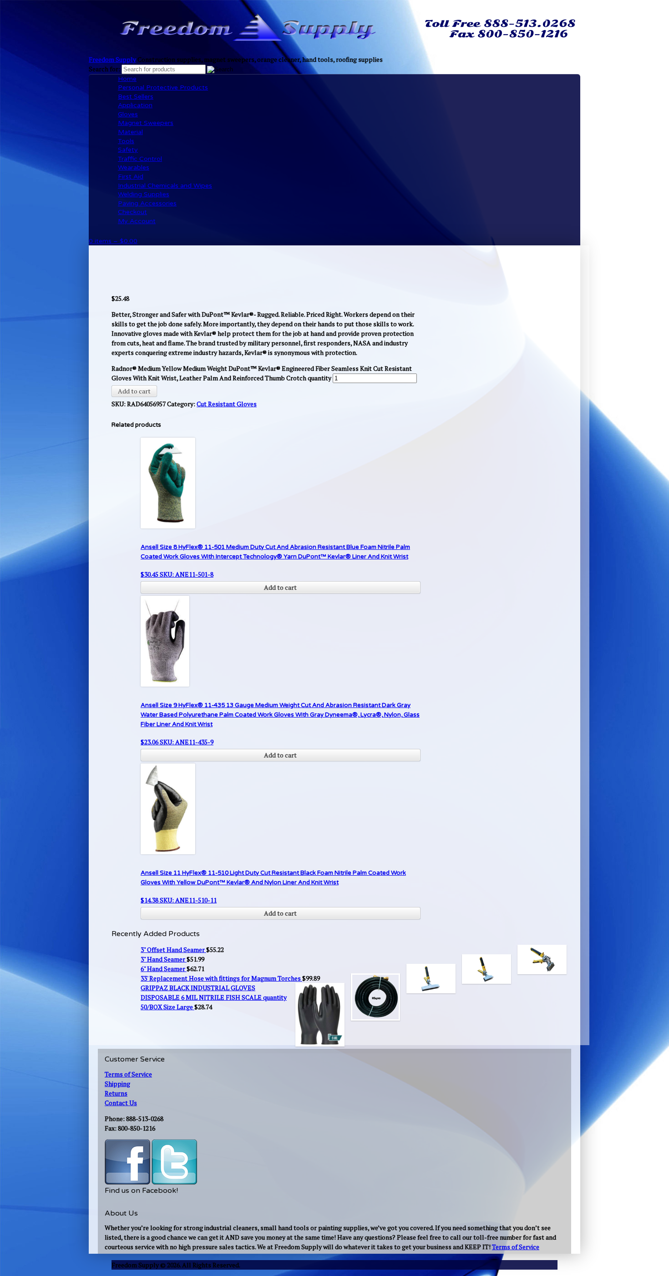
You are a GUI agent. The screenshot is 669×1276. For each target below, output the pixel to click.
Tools (126, 141)
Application (135, 105)
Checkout (132, 212)
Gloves (128, 114)
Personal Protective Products (163, 87)
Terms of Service (128, 1074)
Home (127, 79)
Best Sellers (135, 96)
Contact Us (121, 1102)
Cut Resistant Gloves (227, 403)
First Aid (130, 176)
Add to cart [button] (280, 587)
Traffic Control (140, 159)
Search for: (104, 69)
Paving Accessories (147, 203)
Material (130, 132)
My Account (137, 221)
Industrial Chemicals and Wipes (165, 185)
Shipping (117, 1083)
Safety (128, 150)
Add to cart (134, 391)
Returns (116, 1093)
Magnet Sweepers (145, 123)
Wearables (133, 167)
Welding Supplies (143, 194)
